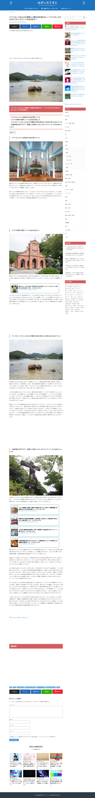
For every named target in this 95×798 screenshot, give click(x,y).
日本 (15, 687)
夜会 (71, 301)
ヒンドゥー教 (69, 163)
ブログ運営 (67, 230)
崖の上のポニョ (69, 305)
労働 (66, 185)
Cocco (67, 284)
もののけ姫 (68, 288)
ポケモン (68, 298)
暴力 (78, 307)
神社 (82, 311)
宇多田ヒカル (76, 301)
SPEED (72, 284)
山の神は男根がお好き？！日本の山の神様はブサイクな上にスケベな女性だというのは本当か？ (78, 72)
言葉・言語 (67, 204)
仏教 (67, 149)
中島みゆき (81, 298)
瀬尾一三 (68, 311)
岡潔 (78, 303)
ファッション (68, 193)
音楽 (66, 119)
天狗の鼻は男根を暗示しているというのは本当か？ (78, 34)
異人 (73, 311)
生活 (59, 687)
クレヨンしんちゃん (78, 290)
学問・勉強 (67, 130)
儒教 (67, 152)
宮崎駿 (74, 303)
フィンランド (74, 296)
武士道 (83, 307)
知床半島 (77, 311)
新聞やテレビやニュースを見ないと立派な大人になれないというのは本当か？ (78, 57)
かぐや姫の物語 (69, 286)
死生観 (66, 171)
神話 (67, 167)
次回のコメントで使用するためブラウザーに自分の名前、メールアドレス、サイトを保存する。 (33, 736)
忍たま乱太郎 (81, 305)
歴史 (73, 309)
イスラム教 (68, 160)
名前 (11, 719)
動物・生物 (67, 178)
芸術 (66, 196)
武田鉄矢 (68, 309)
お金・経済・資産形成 (31, 687)
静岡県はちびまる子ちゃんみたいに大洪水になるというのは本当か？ (78, 50)
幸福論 (66, 112)
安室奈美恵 (68, 303)
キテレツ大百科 (69, 290)
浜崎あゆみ (78, 309)
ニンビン (68, 296)
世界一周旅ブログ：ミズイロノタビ (49, 8)
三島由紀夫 (74, 298)
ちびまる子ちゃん (77, 286)
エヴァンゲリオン (76, 288)
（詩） (66, 237)
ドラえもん (80, 294)
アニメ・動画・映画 (69, 123)
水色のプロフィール (66, 8)
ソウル (67, 294)
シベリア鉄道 (76, 292)
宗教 (66, 145)
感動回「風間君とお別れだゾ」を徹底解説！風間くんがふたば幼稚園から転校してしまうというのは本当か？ (78, 89)
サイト (10, 731)
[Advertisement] (36, 43)
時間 (66, 200)
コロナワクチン (69, 292)
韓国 (67, 313)
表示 (14, 132)
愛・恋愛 (67, 115)
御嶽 (75, 305)
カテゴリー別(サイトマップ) (31, 8)
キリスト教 (68, 156)
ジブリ (83, 292)
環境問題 (67, 222)
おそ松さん (78, 284)
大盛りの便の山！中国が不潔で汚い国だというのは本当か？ (78, 95)
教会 (67, 307)
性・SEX (67, 127)
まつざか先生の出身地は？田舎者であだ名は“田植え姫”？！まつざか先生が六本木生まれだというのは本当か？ (78, 80)
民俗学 (66, 141)
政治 (66, 219)
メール (11, 725)
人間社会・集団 (21, 687)
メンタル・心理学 (41, 687)
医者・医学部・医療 (51, 687)
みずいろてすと (48, 2)
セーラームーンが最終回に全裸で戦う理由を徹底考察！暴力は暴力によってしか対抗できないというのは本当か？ (78, 43)
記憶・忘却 (67, 208)
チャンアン (73, 294)
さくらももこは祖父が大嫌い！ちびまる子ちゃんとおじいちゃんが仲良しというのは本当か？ (78, 64)
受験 (67, 301)
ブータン (81, 296)
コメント (12, 705)
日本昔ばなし (72, 307)
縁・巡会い (67, 211)
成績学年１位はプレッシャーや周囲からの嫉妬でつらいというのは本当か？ (78, 28)
